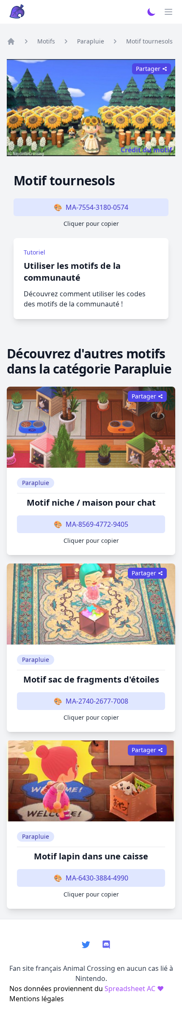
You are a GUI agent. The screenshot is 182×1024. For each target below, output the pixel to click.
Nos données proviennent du (86, 988)
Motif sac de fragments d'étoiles (91, 679)
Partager (144, 396)
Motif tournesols (149, 41)
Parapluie (90, 41)
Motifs (46, 41)
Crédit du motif (146, 149)
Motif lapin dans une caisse (91, 856)
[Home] (11, 41)
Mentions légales (36, 998)
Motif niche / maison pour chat (91, 502)
